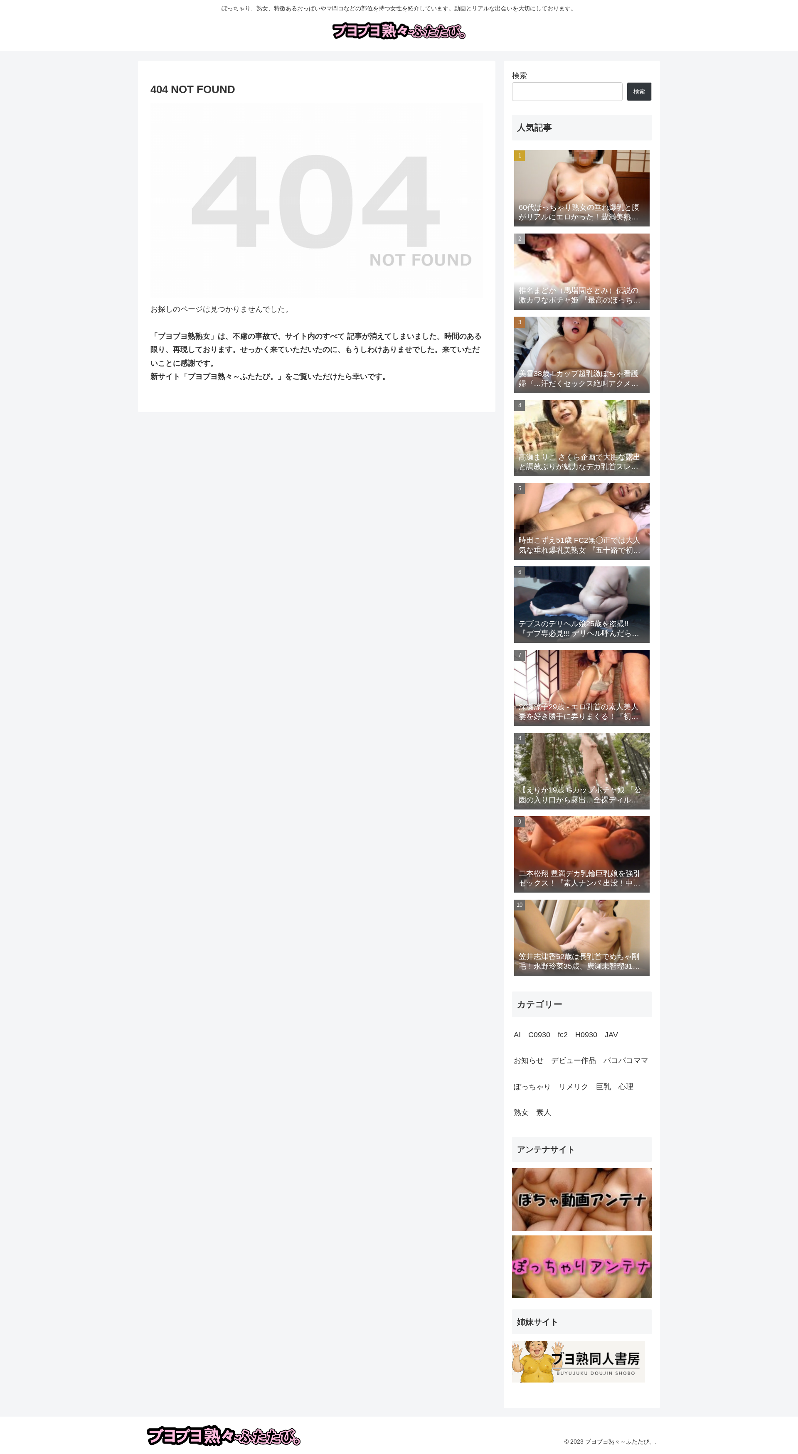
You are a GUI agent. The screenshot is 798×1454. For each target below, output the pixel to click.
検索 (519, 75)
